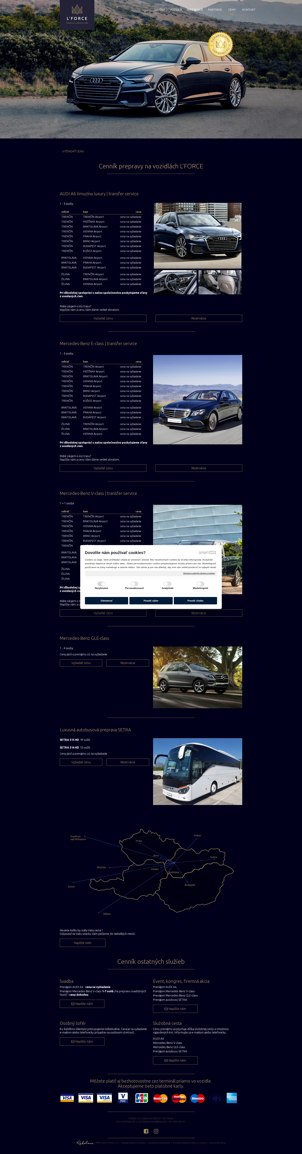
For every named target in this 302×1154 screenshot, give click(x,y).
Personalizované (134, 588)
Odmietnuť (107, 600)
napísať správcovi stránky (133, 1143)
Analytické (167, 588)
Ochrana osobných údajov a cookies (199, 573)
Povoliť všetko (195, 600)
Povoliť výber (151, 600)
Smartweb (165, 1143)
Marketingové (200, 588)
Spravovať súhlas (218, 1143)
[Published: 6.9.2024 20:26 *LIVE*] (96, 1143)
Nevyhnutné (101, 588)
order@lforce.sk (158, 1121)
